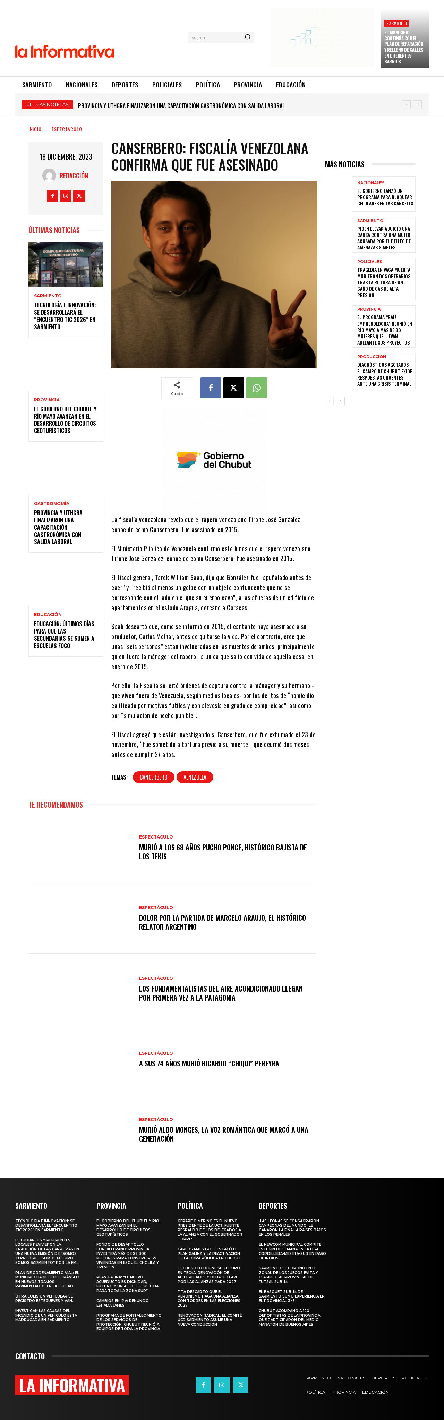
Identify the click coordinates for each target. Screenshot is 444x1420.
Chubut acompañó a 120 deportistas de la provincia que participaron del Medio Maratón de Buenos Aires (289, 1318)
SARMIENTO (396, 23)
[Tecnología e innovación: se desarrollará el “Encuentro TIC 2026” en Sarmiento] (65, 264)
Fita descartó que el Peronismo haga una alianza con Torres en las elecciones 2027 (209, 1299)
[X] (79, 196)
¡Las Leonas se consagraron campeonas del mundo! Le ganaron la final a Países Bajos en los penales (292, 1228)
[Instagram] (65, 196)
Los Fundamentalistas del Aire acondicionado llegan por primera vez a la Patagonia (221, 993)
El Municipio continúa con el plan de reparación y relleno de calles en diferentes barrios (404, 47)
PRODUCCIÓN (371, 357)
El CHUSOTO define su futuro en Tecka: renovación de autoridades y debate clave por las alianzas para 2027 (209, 1275)
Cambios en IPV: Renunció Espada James (122, 1303)
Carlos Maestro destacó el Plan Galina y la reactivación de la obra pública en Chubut (209, 1253)
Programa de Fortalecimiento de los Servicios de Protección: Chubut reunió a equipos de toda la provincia (129, 1322)
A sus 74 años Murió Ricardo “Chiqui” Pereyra (209, 1063)
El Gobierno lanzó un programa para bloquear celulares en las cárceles (385, 197)
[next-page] (340, 401)
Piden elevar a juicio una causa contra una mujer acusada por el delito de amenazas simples (384, 238)
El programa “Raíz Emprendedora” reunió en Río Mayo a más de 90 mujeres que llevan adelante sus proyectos (384, 329)
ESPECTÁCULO (67, 129)
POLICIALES (369, 262)
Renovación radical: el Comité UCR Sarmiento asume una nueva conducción (210, 1320)
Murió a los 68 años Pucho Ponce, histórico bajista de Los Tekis (223, 851)
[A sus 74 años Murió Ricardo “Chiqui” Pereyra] (80, 1059)
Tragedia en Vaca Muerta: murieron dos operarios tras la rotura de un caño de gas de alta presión (384, 282)
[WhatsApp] (256, 387)
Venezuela (194, 777)
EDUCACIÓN (48, 615)
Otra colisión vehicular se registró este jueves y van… (45, 1298)
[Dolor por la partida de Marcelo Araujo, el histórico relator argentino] (80, 918)
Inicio (35, 129)
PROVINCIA (47, 400)
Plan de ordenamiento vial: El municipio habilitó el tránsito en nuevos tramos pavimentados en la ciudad (48, 1279)
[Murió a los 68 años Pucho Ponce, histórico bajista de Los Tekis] (80, 848)
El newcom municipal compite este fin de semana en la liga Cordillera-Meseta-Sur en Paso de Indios (292, 1251)
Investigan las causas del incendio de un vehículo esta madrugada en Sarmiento (46, 1315)
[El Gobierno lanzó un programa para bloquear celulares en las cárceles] (338, 194)
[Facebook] (52, 196)
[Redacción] (51, 175)
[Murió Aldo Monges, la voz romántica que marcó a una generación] (80, 1130)
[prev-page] (329, 401)
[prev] (406, 104)
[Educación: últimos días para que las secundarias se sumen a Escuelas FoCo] (65, 583)
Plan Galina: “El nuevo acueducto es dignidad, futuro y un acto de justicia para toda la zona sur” (127, 1284)
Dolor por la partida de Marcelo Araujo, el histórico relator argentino (222, 922)
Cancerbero (154, 777)
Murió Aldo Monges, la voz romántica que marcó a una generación (223, 1134)
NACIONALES (371, 183)
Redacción (74, 175)
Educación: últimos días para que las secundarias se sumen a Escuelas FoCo (173, 106)
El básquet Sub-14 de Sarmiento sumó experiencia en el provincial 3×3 (292, 1296)
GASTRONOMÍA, (52, 504)
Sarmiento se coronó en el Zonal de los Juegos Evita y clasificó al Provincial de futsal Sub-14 (288, 1275)
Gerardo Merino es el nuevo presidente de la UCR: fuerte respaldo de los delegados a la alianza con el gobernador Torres (210, 1230)
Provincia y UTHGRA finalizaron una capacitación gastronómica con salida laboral (58, 527)
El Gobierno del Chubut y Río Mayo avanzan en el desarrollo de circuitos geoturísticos (65, 420)
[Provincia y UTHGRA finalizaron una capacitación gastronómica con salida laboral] (65, 472)
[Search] (247, 37)
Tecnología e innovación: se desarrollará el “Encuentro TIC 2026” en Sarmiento (65, 316)
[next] (417, 104)
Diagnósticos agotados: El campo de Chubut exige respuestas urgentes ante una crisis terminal (384, 374)
